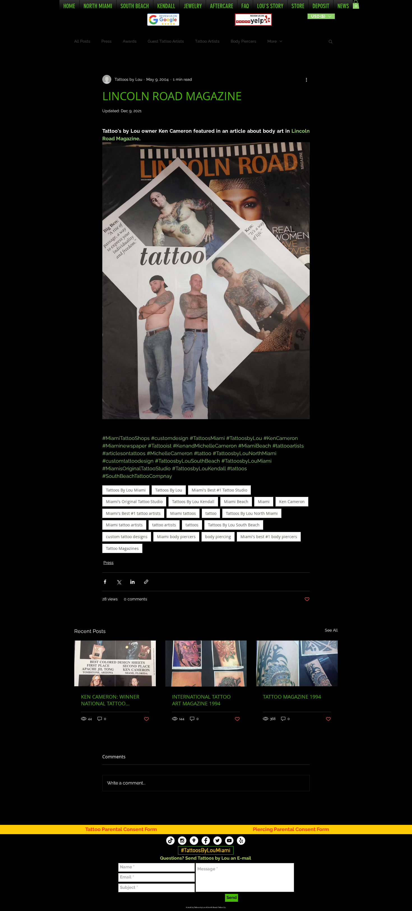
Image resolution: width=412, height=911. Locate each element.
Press (106, 41)
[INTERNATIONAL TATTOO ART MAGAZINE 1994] (206, 664)
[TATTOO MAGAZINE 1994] (297, 663)
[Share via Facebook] (105, 581)
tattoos (192, 524)
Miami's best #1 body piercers (268, 536)
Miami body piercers (176, 536)
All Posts (82, 41)
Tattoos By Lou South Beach (234, 524)
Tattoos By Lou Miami (126, 490)
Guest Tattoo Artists (166, 41)
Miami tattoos (183, 513)
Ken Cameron (292, 501)
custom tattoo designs (126, 536)
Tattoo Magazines (122, 548)
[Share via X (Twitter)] (118, 581)
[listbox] (321, 16)
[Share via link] (146, 581)
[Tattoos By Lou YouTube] (229, 840)
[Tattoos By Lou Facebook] (206, 840)
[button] (321, 16)
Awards (129, 41)
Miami (264, 501)
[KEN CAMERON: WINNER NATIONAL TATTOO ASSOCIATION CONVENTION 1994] (115, 663)
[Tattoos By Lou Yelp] (241, 840)
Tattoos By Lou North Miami (252, 513)
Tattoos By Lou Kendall (193, 501)
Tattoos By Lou (168, 490)
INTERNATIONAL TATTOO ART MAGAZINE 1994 (201, 700)
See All (331, 630)
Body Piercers (243, 41)
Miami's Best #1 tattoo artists (133, 513)
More (272, 41)
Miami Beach (236, 501)
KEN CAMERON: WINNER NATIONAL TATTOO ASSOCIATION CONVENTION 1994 (114, 700)
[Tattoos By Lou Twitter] (217, 840)
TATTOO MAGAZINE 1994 (292, 696)
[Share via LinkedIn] (132, 581)
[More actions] (306, 79)
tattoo (210, 513)
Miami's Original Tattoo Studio (134, 501)
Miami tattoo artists (124, 524)
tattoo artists (164, 524)
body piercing (218, 536)
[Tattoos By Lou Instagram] (182, 840)
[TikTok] (170, 840)
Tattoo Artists (207, 41)
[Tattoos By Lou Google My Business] (194, 840)
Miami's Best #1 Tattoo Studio (219, 490)
